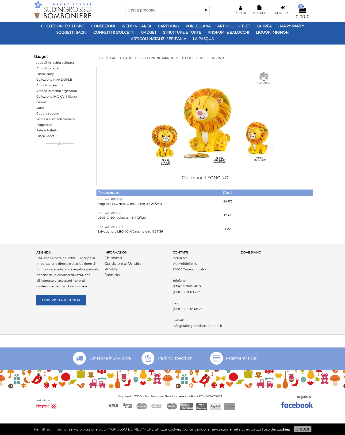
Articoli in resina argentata (56, 91)
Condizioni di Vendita (123, 263)
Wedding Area (136, 26)
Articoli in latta (47, 68)
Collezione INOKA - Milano (56, 96)
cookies (174, 429)
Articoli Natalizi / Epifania (158, 38)
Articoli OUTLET (233, 26)
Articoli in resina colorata (55, 62)
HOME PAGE (109, 58)
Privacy (110, 269)
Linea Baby (45, 74)
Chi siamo (113, 258)
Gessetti (42, 102)
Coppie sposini (47, 113)
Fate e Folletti (46, 130)
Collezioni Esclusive (63, 26)
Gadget (149, 32)
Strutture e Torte (182, 32)
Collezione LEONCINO (204, 58)
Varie (40, 108)
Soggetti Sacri (71, 32)
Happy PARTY (291, 26)
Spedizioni (113, 275)
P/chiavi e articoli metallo (55, 119)
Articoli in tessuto (49, 85)
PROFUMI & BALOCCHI (228, 32)
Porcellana (198, 26)
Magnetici (44, 125)
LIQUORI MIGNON (272, 32)
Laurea (264, 26)
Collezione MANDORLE (54, 79)
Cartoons (168, 26)
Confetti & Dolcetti (113, 32)
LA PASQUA (203, 38)
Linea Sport (45, 136)
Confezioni (103, 26)
